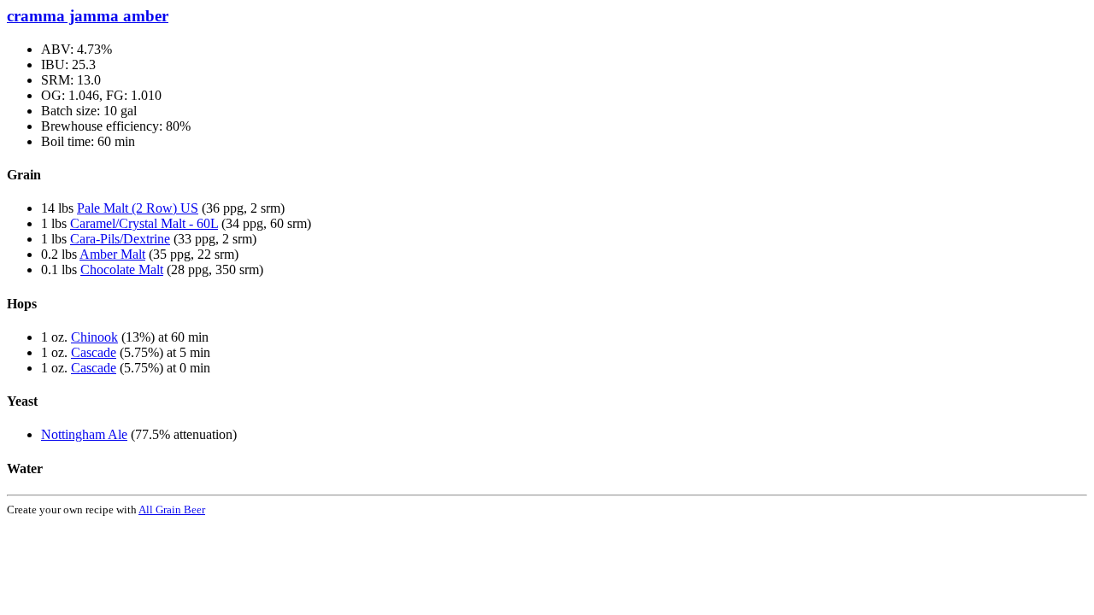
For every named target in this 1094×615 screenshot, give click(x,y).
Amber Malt (112, 254)
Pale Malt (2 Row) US (137, 208)
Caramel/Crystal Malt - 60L (144, 223)
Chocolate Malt (121, 269)
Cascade (93, 352)
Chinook (94, 337)
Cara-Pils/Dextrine (120, 238)
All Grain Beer (171, 509)
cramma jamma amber (87, 16)
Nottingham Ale (84, 434)
